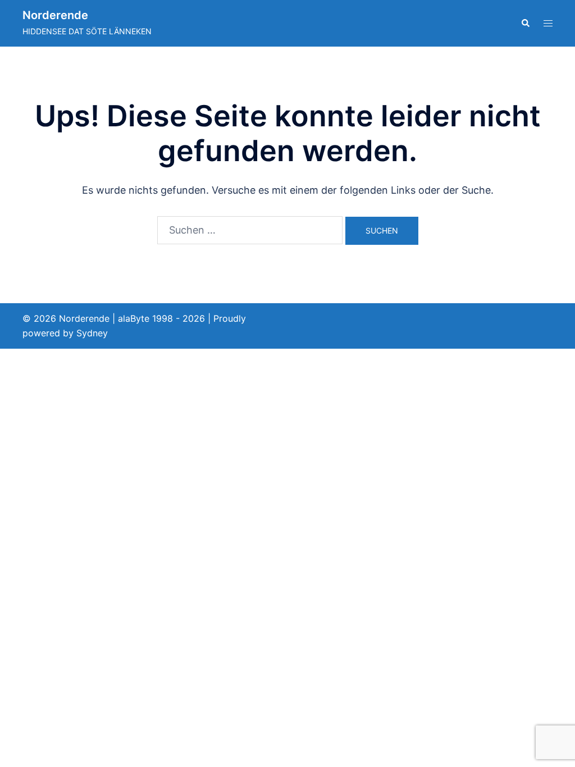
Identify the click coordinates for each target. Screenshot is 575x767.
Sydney (92, 333)
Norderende (55, 15)
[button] (525, 23)
